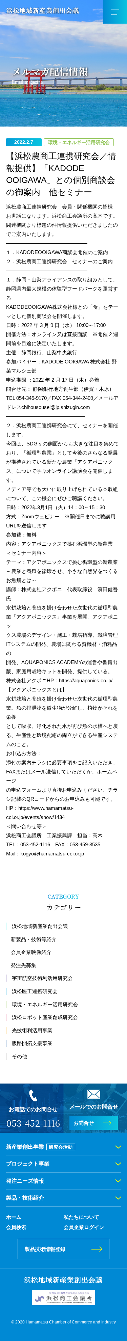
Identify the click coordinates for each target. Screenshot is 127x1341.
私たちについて (81, 1217)
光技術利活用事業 (32, 1030)
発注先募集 (23, 965)
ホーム (13, 1217)
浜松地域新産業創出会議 (40, 926)
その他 (19, 1056)
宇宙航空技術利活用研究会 (42, 978)
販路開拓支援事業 (32, 1043)
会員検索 (16, 1227)
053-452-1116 (33, 1123)
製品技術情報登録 (45, 1249)
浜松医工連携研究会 (35, 991)
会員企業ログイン (84, 1227)
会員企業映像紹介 (31, 952)
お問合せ (83, 1123)
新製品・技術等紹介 (34, 939)
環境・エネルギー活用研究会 (45, 1004)
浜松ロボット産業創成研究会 (45, 1017)
